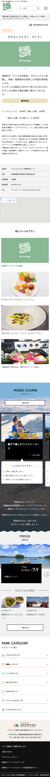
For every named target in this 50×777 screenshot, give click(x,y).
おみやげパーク (12, 691)
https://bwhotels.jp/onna (31, 190)
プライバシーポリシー (10, 757)
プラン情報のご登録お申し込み (14, 746)
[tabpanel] (25, 54)
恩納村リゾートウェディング (13, 762)
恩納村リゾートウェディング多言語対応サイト (19, 767)
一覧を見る (25, 403)
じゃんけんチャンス (13, 709)
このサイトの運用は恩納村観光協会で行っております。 (25, 730)
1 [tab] (25, 68)
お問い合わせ (7, 751)
